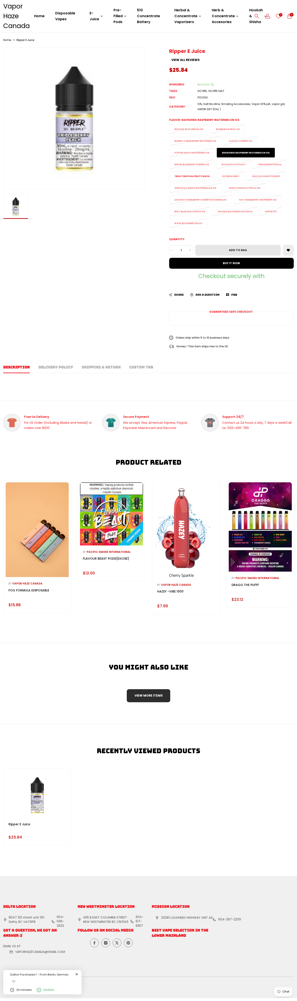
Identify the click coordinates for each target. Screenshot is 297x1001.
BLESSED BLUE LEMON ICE (188, 129)
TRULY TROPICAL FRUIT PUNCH (192, 176)
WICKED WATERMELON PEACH (235, 211)
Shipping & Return (101, 367)
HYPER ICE (271, 211)
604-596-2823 (61, 921)
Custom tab (141, 367)
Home (39, 16)
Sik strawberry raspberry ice (258, 199)
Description (16, 367)
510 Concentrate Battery (148, 16)
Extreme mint (230, 176)
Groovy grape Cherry (266, 176)
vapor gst (278, 104)
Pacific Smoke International (109, 552)
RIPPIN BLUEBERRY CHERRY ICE (191, 164)
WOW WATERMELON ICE (188, 223)
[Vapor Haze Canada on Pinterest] (128, 943)
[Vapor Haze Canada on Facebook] (94, 943)
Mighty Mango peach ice (244, 188)
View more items (149, 695)
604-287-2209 (229, 919)
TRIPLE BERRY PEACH (269, 164)
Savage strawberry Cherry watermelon (200, 199)
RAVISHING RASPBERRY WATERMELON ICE (246, 152)
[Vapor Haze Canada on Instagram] (105, 943)
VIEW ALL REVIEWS (185, 59)
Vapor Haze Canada (16, 16)
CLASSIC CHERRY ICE (240, 141)
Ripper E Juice (19, 824)
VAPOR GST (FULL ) (209, 109)
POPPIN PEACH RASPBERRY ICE (191, 152)
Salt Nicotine (211, 104)
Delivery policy (55, 367)
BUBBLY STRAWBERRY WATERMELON (195, 141)
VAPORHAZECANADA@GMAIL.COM (40, 952)
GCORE (202, 91)
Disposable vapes (65, 16)
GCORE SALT (216, 91)
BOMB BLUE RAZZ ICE (228, 129)
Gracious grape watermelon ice (195, 188)
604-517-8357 (139, 921)
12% (199, 104)
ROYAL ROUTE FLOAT (233, 164)
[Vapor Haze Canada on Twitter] (117, 943)
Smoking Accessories (235, 104)
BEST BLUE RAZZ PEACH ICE (189, 211)
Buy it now (231, 263)
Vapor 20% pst (261, 104)
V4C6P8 (29, 922)
